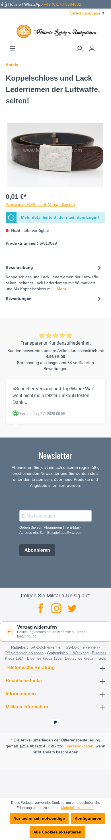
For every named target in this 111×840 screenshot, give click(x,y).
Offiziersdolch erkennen (24, 653)
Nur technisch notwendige (39, 818)
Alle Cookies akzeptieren (57, 832)
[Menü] (12, 48)
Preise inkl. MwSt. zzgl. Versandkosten (40, 204)
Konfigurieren (88, 818)
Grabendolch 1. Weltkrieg (68, 653)
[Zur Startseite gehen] (55, 31)
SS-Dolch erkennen (82, 647)
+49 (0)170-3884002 (62, 4)
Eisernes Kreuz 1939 (44, 658)
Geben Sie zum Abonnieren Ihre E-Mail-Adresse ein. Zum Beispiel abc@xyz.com (50, 530)
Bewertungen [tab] (19, 298)
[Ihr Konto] (91, 48)
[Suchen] (78, 48)
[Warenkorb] (101, 46)
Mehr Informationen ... (78, 808)
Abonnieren (37, 550)
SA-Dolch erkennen (46, 647)
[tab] (54, 277)
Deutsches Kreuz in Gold (85, 658)
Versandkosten (80, 746)
